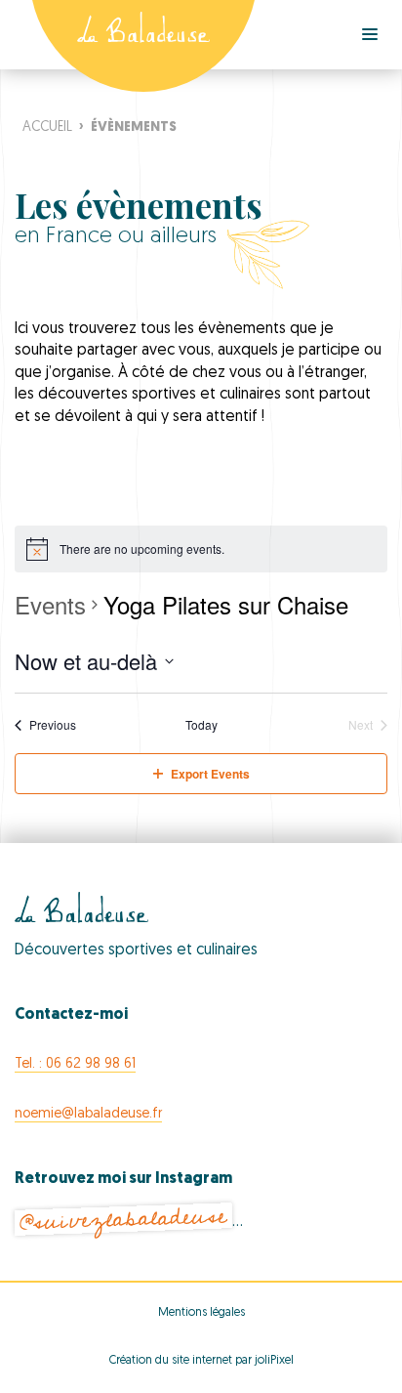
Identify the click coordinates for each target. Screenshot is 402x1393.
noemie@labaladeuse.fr (88, 1114)
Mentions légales (201, 1313)
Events (50, 604)
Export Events (210, 773)
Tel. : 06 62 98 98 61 (75, 1064)
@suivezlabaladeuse (123, 1219)
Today (201, 725)
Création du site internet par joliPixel (201, 1361)
